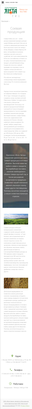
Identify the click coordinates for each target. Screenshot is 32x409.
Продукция (4, 21)
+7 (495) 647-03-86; (7, 373)
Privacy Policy (25, 406)
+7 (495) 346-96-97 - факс (22, 373)
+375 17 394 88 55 (16, 376)
